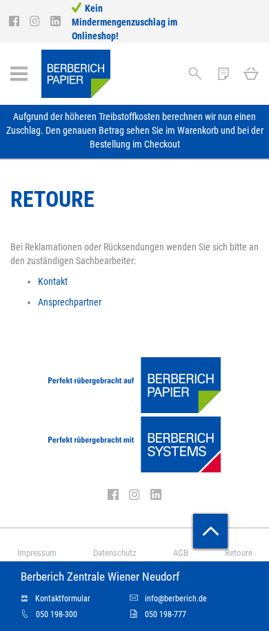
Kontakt (53, 281)
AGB (180, 553)
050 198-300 (56, 614)
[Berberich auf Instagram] (40, 21)
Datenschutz (115, 553)
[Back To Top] (210, 531)
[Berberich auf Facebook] (19, 21)
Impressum (37, 553)
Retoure (238, 553)
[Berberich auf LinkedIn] (55, 21)
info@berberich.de (176, 598)
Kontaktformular (62, 598)
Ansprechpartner (69, 302)
